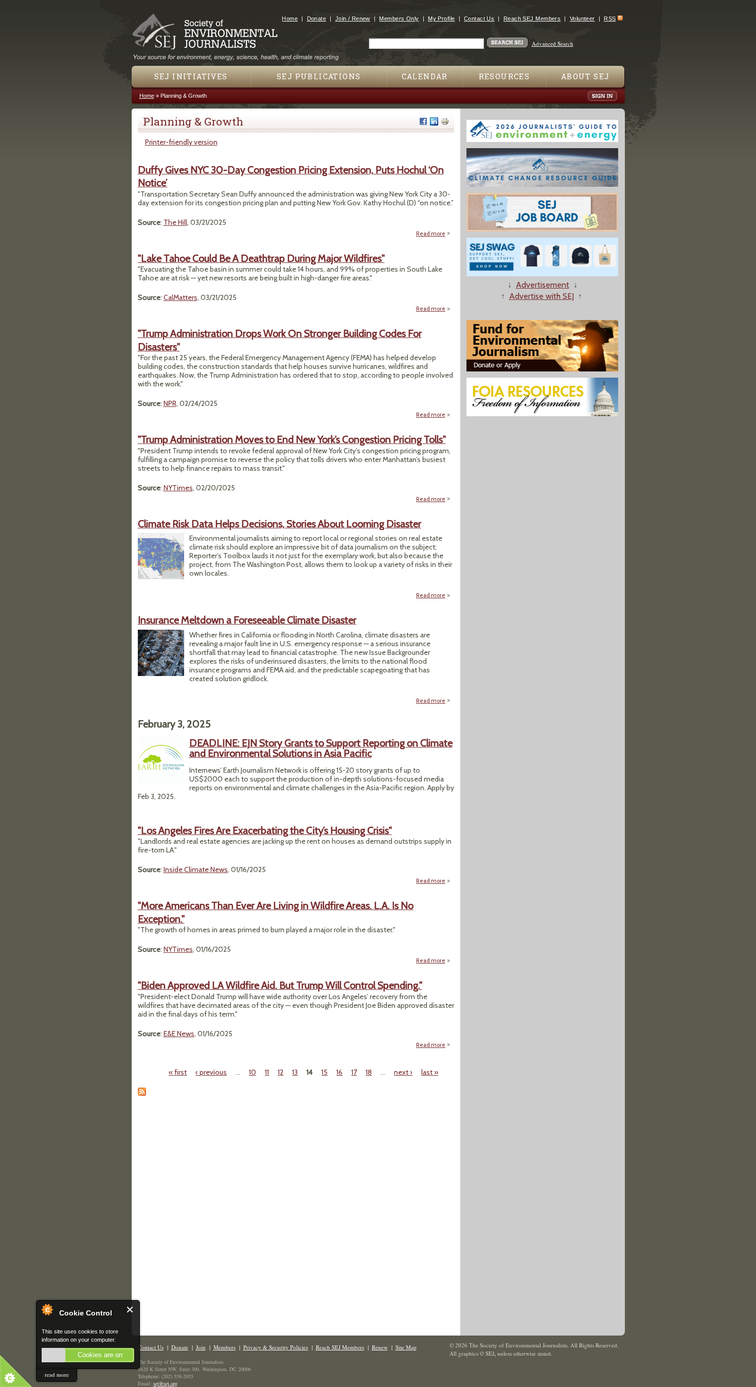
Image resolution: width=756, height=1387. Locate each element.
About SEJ (585, 76)
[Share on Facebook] (423, 121)
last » (429, 1072)
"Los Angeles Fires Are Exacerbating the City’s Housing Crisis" (265, 830)
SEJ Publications (319, 76)
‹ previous (211, 1072)
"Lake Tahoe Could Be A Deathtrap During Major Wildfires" (261, 258)
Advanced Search (552, 43)
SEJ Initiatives (191, 76)
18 (369, 1072)
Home (290, 18)
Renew (380, 1347)
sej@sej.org (165, 1383)
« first (178, 1072)
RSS (610, 18)
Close (130, 1309)
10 (252, 1072)
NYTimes (178, 487)
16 (339, 1072)
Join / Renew (352, 18)
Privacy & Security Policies (275, 1347)
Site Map (406, 1347)
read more (57, 1374)
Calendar (425, 76)
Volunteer (582, 18)
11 (267, 1072)
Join (201, 1347)
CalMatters (180, 297)
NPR (170, 403)
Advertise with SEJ (541, 296)
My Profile (441, 18)
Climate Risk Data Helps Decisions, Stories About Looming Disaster (279, 524)
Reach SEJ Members (532, 18)
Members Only (399, 18)
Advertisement (542, 285)
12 (280, 1072)
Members (224, 1347)
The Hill (175, 222)
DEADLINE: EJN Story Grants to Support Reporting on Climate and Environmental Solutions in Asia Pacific (321, 748)
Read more (433, 233)
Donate (317, 18)
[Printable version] (445, 121)
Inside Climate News (196, 869)
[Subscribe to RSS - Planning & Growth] (142, 1093)
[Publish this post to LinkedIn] (434, 121)
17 (354, 1072)
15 (324, 1072)
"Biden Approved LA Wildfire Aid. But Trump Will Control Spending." (280, 985)
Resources (504, 76)
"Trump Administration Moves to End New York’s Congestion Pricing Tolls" (292, 439)
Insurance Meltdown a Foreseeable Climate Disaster (247, 620)
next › (403, 1072)
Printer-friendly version (181, 142)
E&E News (179, 1033)
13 (295, 1072)
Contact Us (479, 18)
